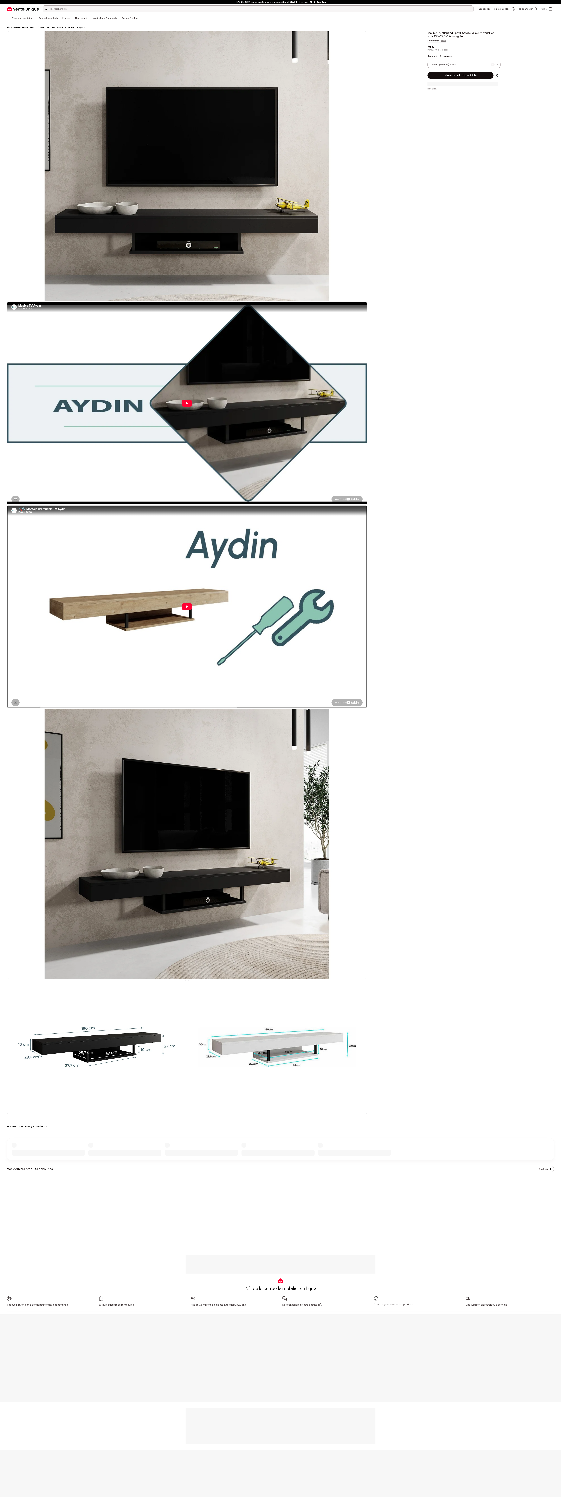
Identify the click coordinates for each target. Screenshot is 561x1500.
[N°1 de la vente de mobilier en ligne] (23, 8)
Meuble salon (31, 27)
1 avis (443, 41)
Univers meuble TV (47, 27)
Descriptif (432, 56)
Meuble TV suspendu (77, 27)
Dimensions (446, 56)
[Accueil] (8, 27)
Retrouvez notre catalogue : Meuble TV (27, 1126)
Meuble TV (61, 27)
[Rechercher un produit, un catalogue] (46, 9)
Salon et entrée (17, 27)
